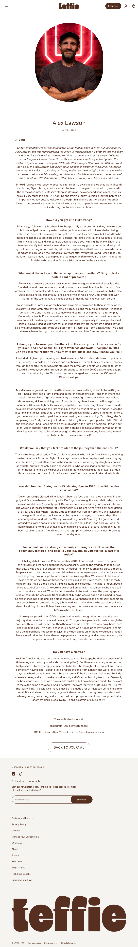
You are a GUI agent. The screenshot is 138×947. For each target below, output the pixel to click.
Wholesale (17, 843)
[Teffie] (69, 6)
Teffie (22, 943)
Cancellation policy (69, 943)
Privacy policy (34, 943)
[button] (6, 5)
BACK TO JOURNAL (69, 747)
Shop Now (17, 861)
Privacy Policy (19, 824)
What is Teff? (18, 867)
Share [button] (22, 139)
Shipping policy (51, 943)
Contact (16, 830)
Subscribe (81, 799)
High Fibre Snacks (21, 874)
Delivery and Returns (22, 818)
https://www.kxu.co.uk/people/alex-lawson (77, 732)
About (15, 849)
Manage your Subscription (25, 836)
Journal (15, 855)
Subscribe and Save (22, 880)
